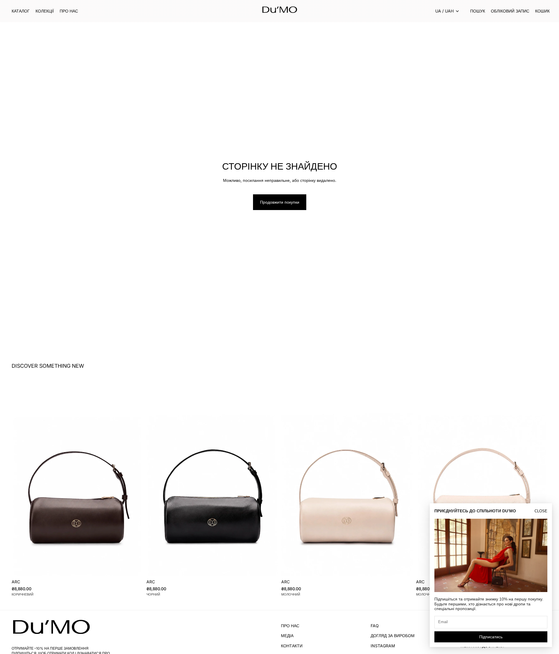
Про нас (290, 625)
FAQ (375, 625)
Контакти (292, 645)
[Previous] (20, 478)
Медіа (287, 635)
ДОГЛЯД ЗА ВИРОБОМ (393, 635)
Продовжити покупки (279, 202)
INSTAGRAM (383, 645)
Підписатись (491, 637)
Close (541, 511)
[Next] (134, 478)
